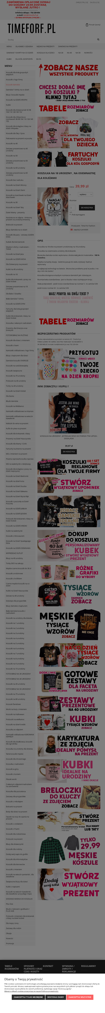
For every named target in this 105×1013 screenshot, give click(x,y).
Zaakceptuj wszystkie (79, 997)
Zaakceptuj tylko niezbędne (28, 997)
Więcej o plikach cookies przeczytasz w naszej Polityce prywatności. (31, 991)
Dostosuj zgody (55, 997)
